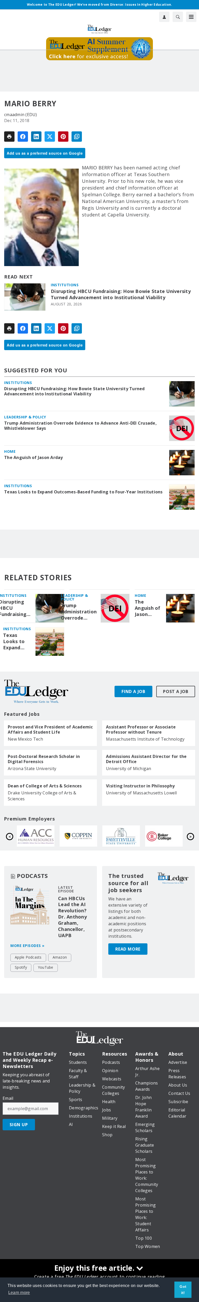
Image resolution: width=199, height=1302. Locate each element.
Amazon (60, 957)
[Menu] (191, 17)
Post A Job (175, 691)
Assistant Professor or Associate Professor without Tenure (141, 729)
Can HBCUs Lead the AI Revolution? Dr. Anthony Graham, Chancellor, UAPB (72, 917)
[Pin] (63, 136)
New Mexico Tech (25, 739)
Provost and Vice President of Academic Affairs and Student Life (50, 729)
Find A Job (133, 691)
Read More (127, 949)
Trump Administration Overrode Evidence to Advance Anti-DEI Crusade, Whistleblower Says (80, 425)
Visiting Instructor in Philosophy (140, 785)
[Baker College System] (81, 836)
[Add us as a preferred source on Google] (77, 136)
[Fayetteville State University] (38, 836)
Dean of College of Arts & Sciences (45, 785)
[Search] (178, 17)
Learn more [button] (19, 1292)
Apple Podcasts (28, 957)
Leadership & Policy (25, 417)
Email (8, 1098)
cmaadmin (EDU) (20, 114)
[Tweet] (50, 136)
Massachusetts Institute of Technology (145, 739)
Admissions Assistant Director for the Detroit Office (146, 759)
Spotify (21, 967)
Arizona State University (32, 768)
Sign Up (19, 1124)
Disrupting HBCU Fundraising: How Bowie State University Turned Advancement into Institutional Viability (121, 294)
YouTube (45, 967)
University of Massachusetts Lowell (141, 793)
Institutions (65, 284)
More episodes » (27, 945)
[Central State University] (167, 836)
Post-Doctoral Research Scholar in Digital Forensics (44, 759)
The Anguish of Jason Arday (33, 457)
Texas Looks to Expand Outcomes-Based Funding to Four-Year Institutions (83, 491)
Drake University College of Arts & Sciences (42, 796)
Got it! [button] (183, 1289)
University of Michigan (128, 768)
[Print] (9, 136)
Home (10, 451)
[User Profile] (164, 17)
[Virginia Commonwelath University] (124, 836)
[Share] (23, 136)
